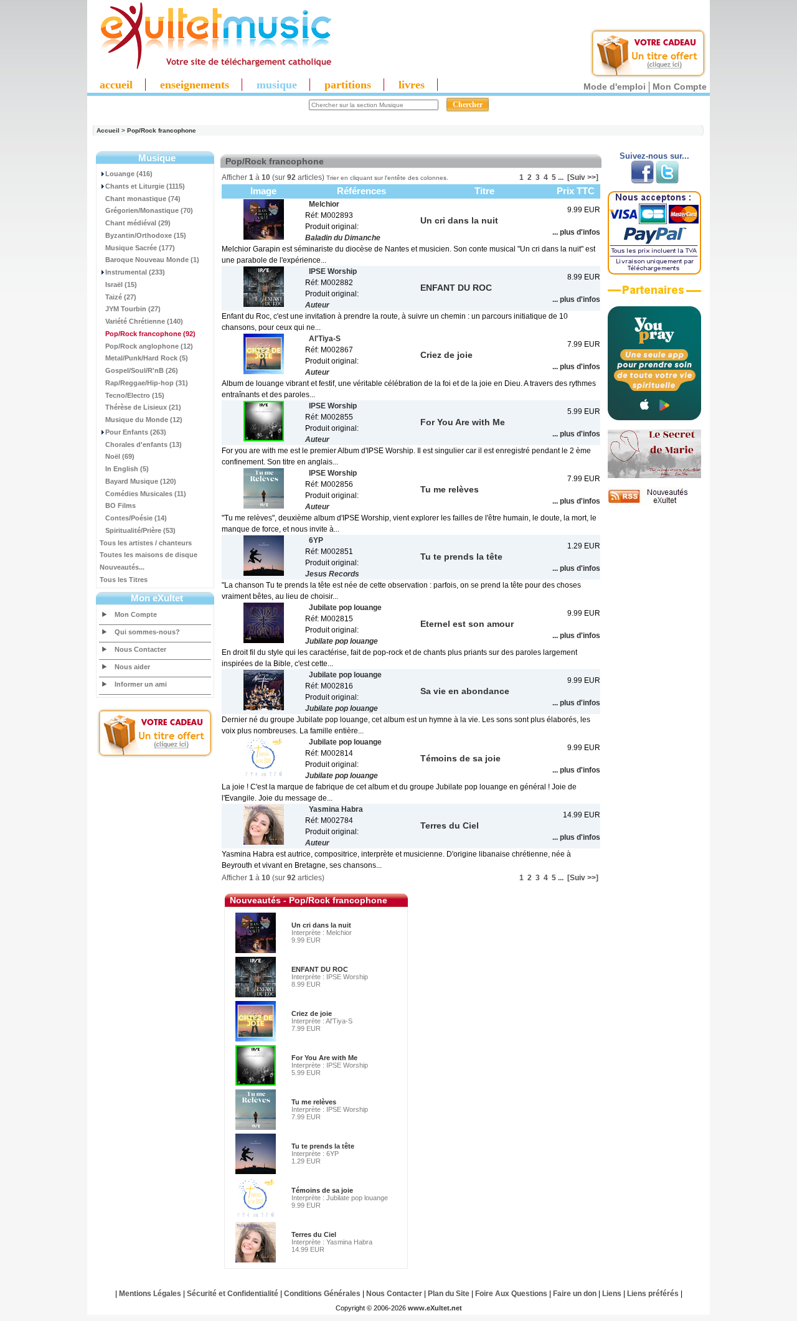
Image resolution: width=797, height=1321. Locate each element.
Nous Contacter (140, 649)
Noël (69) (119, 456)
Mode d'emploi (614, 87)
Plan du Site (448, 1293)
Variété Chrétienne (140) (144, 321)
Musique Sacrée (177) (140, 248)
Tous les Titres (124, 579)
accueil (116, 84)
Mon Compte (680, 87)
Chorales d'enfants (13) (143, 444)
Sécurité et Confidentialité (232, 1293)
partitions (347, 84)
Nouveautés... (122, 567)
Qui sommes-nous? (147, 632)
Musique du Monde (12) (143, 419)
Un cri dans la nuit (321, 925)
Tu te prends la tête (322, 1146)
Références (361, 191)
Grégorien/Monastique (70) (149, 210)
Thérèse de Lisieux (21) (143, 407)
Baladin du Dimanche (342, 237)
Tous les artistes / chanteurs (146, 543)
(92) (150, 333)
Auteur (317, 305)
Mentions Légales (150, 1293)
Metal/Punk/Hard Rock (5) (146, 358)
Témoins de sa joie (322, 1190)
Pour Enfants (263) (135, 432)
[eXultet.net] (209, 66)
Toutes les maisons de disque (148, 554)
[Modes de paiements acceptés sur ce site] (654, 272)
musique (277, 84)
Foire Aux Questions (511, 1293)
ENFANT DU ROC (319, 969)
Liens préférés (653, 1293)
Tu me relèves (313, 1102)
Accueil (108, 130)
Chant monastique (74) (143, 198)
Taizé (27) (120, 297)
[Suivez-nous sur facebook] (642, 181)
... (561, 177)
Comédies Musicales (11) (145, 493)
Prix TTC (576, 191)
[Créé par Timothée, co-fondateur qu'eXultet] (654, 417)
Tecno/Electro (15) (134, 395)
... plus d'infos (576, 232)
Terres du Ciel (313, 1234)
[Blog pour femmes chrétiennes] (654, 475)
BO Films (120, 505)
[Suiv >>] (582, 177)
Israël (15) (121, 284)
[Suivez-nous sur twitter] (667, 181)
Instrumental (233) (135, 272)
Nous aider (132, 666)
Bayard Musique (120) (140, 481)
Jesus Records (332, 574)
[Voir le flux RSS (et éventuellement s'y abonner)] (654, 503)
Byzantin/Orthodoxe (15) (145, 235)
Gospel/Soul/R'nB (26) (141, 370)
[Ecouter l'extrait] (654, 294)
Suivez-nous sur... (654, 156)
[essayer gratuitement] (648, 76)
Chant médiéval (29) (138, 223)
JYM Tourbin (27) (133, 309)
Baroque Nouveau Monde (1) (152, 259)
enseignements (194, 84)
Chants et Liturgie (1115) (145, 186)
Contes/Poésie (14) (136, 518)
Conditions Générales (322, 1293)
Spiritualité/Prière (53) (140, 530)
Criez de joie (311, 1013)
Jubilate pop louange (341, 641)
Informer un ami (141, 684)
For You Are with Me (324, 1057)
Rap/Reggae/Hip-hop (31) (146, 383)
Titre (484, 191)
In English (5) (127, 468)
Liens (611, 1293)
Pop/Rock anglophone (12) (149, 346)
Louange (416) (129, 173)
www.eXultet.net (435, 1308)
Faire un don (575, 1293)
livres (411, 84)
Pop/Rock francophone (161, 130)
